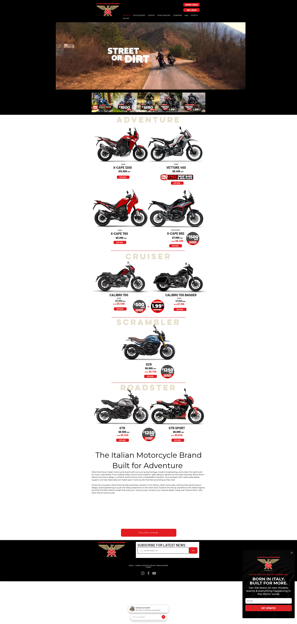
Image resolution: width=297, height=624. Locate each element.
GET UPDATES (268, 608)
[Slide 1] (148, 84)
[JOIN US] (102, 102)
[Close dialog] (292, 553)
